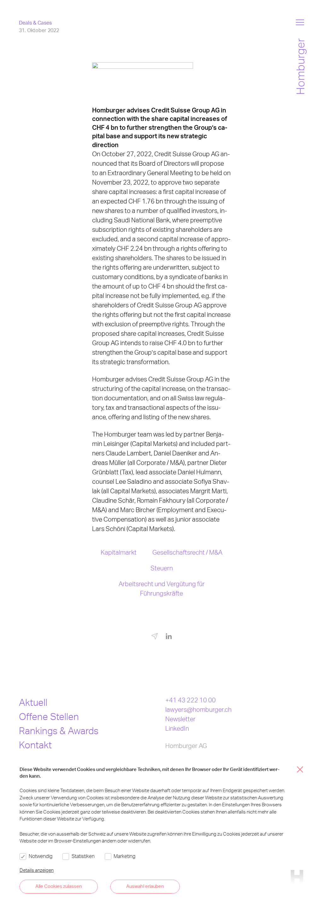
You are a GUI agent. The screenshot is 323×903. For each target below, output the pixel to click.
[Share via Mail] (154, 637)
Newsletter (180, 719)
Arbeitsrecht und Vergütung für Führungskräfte (162, 588)
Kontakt (35, 745)
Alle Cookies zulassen (58, 886)
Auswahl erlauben (145, 886)
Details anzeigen (37, 870)
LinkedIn (177, 728)
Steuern (161, 568)
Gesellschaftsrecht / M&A (187, 552)
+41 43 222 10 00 (190, 700)
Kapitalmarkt (119, 552)
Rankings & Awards (58, 730)
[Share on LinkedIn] (169, 636)
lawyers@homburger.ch (198, 709)
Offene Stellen (49, 716)
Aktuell (33, 702)
